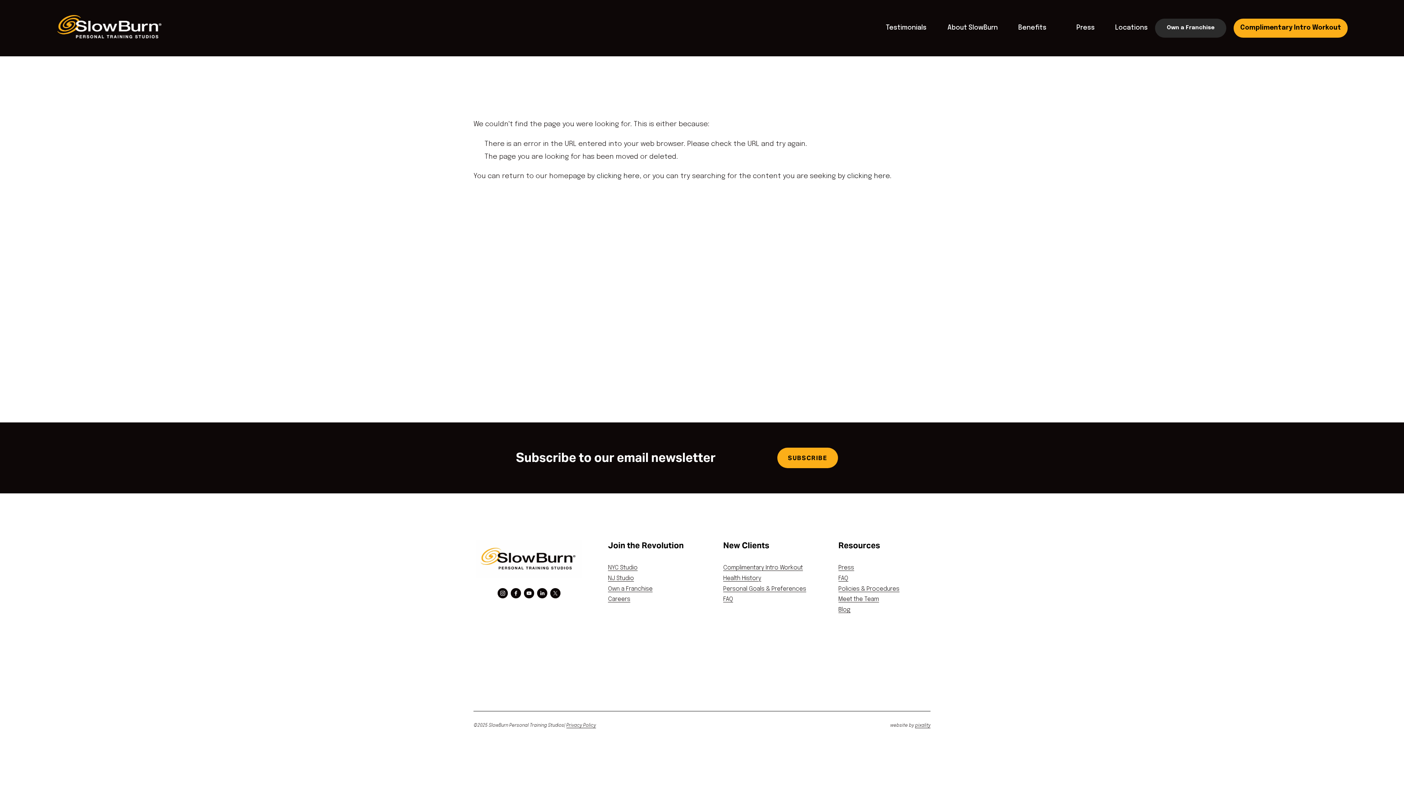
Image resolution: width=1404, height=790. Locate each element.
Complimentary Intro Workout (1290, 28)
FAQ (728, 599)
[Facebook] (516, 593)
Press (1085, 28)
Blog (844, 610)
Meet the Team (858, 599)
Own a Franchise (1191, 28)
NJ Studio (621, 578)
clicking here (618, 176)
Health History (742, 578)
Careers (619, 599)
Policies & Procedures (868, 589)
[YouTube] (529, 593)
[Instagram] (503, 593)
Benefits (1032, 28)
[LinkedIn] (542, 593)
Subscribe (807, 458)
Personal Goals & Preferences (764, 589)
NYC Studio (623, 568)
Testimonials (906, 28)
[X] (555, 593)
